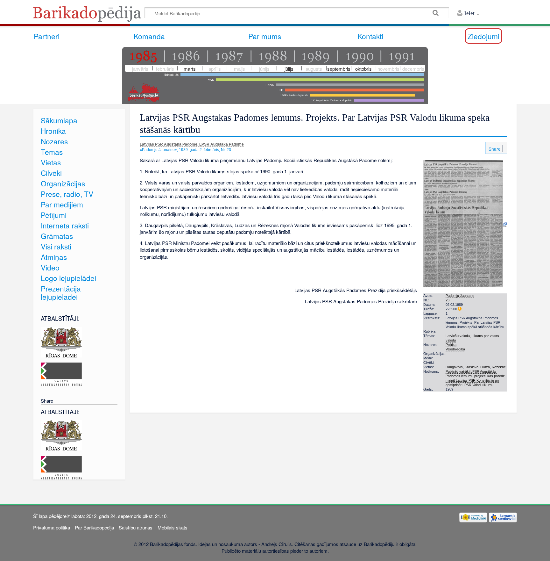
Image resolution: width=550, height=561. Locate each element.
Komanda (149, 36)
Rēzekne (499, 367)
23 (447, 300)
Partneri (47, 36)
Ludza (485, 367)
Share (494, 149)
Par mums (264, 36)
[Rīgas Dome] (61, 341)
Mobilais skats (172, 527)
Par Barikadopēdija (94, 527)
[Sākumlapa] (89, 15)
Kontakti (370, 36)
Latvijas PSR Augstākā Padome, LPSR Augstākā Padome (192, 144)
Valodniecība (455, 349)
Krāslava (471, 367)
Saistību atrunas (135, 527)
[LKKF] (61, 373)
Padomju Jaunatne (460, 296)
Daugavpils (454, 367)
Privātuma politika (51, 527)
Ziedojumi (483, 36)
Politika (451, 345)
